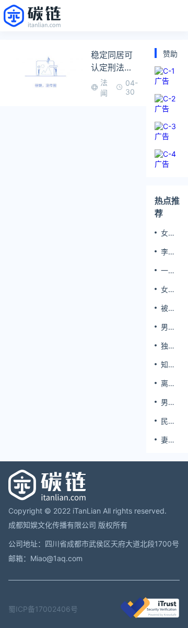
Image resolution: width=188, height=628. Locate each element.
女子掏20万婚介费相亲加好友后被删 (169, 289)
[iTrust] (150, 615)
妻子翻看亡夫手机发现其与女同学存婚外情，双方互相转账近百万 (168, 440)
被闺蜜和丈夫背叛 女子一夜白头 (168, 308)
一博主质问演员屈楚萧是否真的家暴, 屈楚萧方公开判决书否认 (169, 270)
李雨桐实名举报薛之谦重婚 (168, 252)
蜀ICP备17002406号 (43, 608)
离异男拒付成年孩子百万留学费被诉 (168, 383)
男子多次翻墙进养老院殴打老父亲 (168, 327)
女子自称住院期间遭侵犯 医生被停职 (169, 233)
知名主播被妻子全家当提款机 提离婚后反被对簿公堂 (169, 364)
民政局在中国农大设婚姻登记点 (168, 421)
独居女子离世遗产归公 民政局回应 (168, 346)
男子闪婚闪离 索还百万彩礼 (168, 402)
